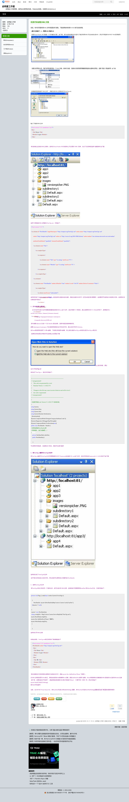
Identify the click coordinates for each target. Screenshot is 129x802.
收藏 (120, 721)
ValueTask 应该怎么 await (38, 781)
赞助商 (41, 2)
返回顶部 (124, 727)
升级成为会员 (116, 712)
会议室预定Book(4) (8, 44)
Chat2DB (49, 2)
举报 (123, 721)
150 (8, 26)
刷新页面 (117, 727)
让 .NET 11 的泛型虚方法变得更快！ (41, 776)
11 (8, 28)
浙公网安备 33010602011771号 (57, 793)
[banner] (5, 2)
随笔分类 (6, 36)
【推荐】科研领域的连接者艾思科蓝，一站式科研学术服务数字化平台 (50, 741)
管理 (4, 14)
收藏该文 (51, 699)
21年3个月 (10, 24)
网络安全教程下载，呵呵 (43, 717)
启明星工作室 (8, 6)
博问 (30, 2)
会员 (13, 2)
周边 (19, 2)
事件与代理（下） (41, 715)
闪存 (35, 2)
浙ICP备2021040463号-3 (76, 793)
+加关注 (33, 709)
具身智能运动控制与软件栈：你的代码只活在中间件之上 (47, 773)
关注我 (44, 699)
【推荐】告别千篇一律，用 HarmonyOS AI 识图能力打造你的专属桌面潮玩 (52, 739)
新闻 (24, 2)
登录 (54, 730)
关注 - (44, 706)
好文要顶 (36, 699)
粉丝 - (39, 706)
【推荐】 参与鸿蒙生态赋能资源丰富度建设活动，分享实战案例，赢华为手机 (53, 734)
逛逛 (60, 730)
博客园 (60, 790)
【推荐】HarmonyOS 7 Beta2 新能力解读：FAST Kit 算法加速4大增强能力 (52, 736)
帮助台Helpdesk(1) (8, 40)
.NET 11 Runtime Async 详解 (39, 779)
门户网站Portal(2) (8, 49)
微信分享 (59, 699)
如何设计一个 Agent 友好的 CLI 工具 (41, 784)
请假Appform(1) (7, 53)
